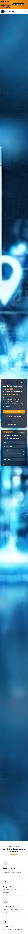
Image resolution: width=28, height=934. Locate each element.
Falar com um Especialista (14, 411)
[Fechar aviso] (26, 4)
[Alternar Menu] (25, 11)
